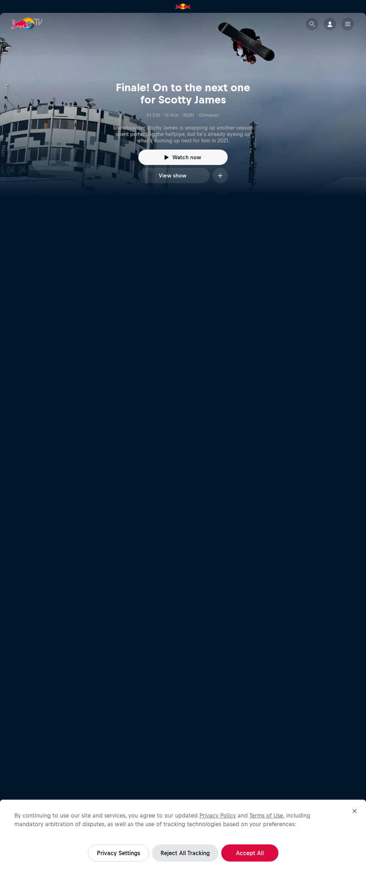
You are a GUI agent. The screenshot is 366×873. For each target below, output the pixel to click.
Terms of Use (266, 815)
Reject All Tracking (185, 853)
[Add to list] (220, 175)
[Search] (312, 24)
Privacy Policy (217, 815)
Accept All (250, 853)
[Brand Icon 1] (183, 6)
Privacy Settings (118, 853)
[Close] (354, 811)
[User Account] (330, 24)
